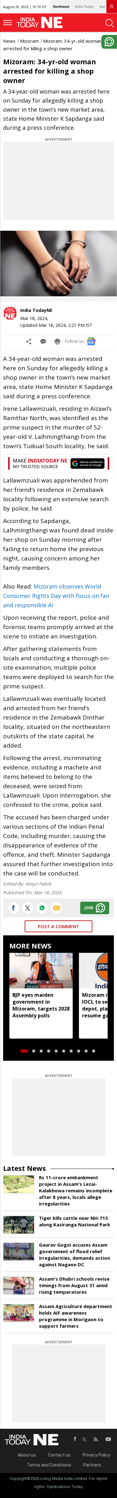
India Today (84, 6)
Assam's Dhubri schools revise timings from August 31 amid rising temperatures (74, 1285)
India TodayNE (36, 310)
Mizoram (29, 41)
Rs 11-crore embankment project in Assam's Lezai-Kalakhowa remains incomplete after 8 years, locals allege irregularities (75, 1190)
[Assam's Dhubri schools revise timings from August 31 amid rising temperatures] (18, 1285)
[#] (42, 908)
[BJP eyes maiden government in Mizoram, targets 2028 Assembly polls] (41, 970)
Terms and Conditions (49, 1464)
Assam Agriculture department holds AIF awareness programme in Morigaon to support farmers (75, 1316)
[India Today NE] (41, 22)
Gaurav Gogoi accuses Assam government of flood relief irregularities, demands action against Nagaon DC (74, 1255)
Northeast (61, 6)
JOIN (89, 907)
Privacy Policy (96, 1454)
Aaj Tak (105, 6)
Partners (92, 1464)
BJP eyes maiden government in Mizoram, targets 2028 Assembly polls (41, 1005)
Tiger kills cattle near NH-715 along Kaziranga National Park (74, 1221)
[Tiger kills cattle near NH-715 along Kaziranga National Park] (18, 1225)
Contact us (59, 1454)
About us (27, 1454)
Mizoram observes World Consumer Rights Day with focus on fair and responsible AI (56, 596)
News (9, 41)
